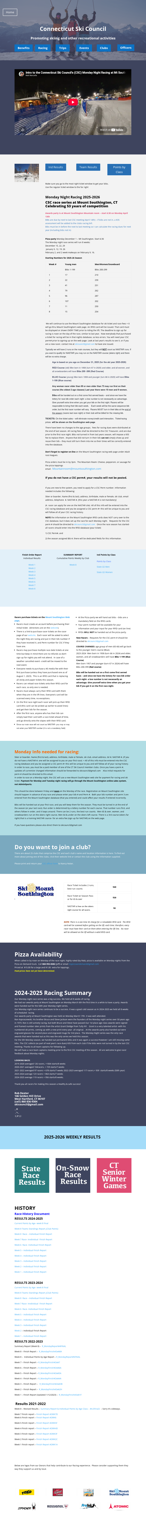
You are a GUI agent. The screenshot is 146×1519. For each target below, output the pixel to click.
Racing (42, 48)
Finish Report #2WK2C (47, 1439)
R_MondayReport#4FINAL (54, 1346)
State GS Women (105, 572)
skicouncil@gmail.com (84, 524)
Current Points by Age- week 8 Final (32, 1223)
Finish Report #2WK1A (47, 1444)
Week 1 (32, 564)
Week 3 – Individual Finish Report (30, 1261)
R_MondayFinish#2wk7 (49, 1362)
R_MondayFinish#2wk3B (50, 1384)
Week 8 (32, 588)
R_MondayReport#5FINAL (68, 1357)
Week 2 (32, 568)
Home (10, 12)
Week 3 (32, 571)
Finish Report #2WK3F (46, 1433)
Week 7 (32, 585)
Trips (62, 48)
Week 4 (32, 575)
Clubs (104, 48)
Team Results (88, 167)
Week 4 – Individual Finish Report (30, 1255)
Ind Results (55, 167)
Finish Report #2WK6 (46, 1417)
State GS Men (103, 566)
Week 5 (32, 578)
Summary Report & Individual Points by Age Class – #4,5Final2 (70, 1408)
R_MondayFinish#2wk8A (50, 1351)
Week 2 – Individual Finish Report (30, 1266)
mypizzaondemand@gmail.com (84, 964)
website (54, 627)
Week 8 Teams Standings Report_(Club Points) (36, 1228)
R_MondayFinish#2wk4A (49, 1378)
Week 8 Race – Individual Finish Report (33, 1234)
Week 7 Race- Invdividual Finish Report (33, 1239)
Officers (125, 48)
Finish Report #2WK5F (46, 1423)
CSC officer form (50, 863)
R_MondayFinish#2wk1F (70, 1394)
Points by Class (119, 169)
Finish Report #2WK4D (47, 1428)
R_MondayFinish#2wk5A (49, 1373)
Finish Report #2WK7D (47, 1414)
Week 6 (32, 581)
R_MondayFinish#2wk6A (49, 1367)
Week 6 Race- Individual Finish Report (33, 1245)
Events (84, 48)
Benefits (24, 48)
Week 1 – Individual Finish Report (30, 1272)
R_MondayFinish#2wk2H (50, 1389)
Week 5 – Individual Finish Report (30, 1250)
